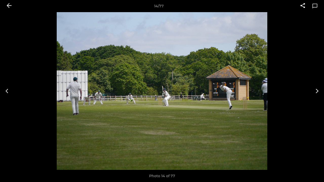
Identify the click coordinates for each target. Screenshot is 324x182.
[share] (303, 6)
